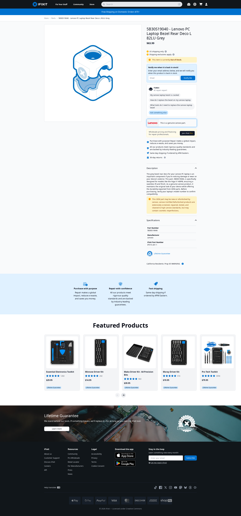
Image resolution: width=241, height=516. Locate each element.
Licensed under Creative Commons (127, 508)
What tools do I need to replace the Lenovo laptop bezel (171, 106)
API (45, 470)
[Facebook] (160, 487)
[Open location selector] (194, 4)
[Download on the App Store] (125, 455)
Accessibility (96, 454)
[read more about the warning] (182, 264)
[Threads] (190, 487)
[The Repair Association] (195, 487)
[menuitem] (61, 4)
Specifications (153, 220)
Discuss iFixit (49, 462)
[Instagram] (170, 487)
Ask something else (158, 112)
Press (70, 470)
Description (152, 168)
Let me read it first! (159, 462)
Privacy (94, 458)
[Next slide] (123, 395)
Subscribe (190, 458)
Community (72, 454)
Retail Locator (73, 462)
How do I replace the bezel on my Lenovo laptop (170, 100)
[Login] (206, 4)
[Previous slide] (117, 395)
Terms (94, 462)
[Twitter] (165, 487)
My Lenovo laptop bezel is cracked (164, 95)
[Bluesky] (185, 487)
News (70, 474)
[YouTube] (175, 487)
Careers (47, 466)
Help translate (50, 487)
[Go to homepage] (41, 4)
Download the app (124, 449)
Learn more (57, 429)
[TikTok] (155, 487)
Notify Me (188, 78)
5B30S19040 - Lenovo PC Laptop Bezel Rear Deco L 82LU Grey (84, 18)
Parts (53, 18)
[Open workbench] (188, 4)
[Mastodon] (180, 487)
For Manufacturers (75, 466)
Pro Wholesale (74, 458)
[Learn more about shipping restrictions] (166, 51)
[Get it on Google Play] (125, 463)
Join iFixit (187, 133)
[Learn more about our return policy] (165, 158)
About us (48, 454)
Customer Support (52, 458)
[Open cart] (200, 4)
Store (46, 18)
